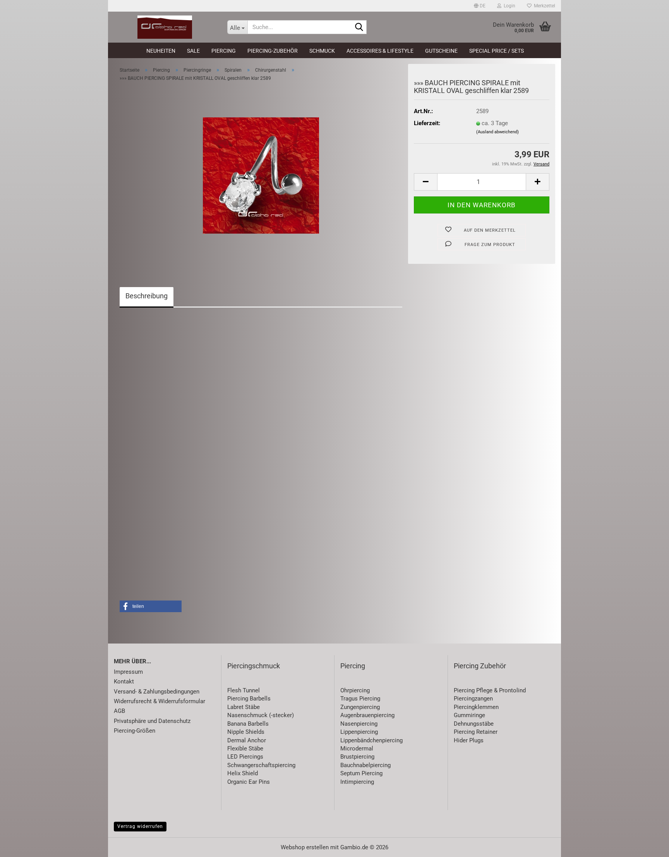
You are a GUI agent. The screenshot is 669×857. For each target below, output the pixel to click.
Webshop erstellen (305, 847)
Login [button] (508, 6)
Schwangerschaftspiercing (261, 765)
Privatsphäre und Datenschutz (152, 721)
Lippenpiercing (359, 731)
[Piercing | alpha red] (165, 27)
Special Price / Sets (496, 51)
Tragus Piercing (360, 698)
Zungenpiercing (360, 707)
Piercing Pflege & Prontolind (490, 690)
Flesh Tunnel (243, 690)
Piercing (223, 51)
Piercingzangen (473, 698)
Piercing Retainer (475, 731)
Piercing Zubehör (480, 666)
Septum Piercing (361, 773)
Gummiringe (469, 715)
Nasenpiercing (358, 723)
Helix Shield (242, 773)
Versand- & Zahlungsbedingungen (156, 691)
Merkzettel (543, 6)
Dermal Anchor (246, 740)
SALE (193, 51)
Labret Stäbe (243, 707)
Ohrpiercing (355, 690)
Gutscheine (441, 51)
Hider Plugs (469, 740)
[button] (479, 6)
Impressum (128, 671)
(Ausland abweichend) (497, 131)
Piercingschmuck (253, 666)
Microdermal (356, 748)
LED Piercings (245, 756)
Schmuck (322, 51)
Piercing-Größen (134, 730)
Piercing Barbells (249, 698)
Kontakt (124, 681)
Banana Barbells (248, 723)
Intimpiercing (357, 781)
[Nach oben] (647, 845)
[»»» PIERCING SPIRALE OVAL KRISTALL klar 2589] (261, 175)
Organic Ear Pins (248, 781)
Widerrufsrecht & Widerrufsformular (159, 701)
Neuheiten (160, 51)
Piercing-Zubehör (272, 51)
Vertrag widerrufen (140, 826)
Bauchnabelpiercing (365, 765)
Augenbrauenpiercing (367, 715)
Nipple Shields (245, 731)
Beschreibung (146, 296)
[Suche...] (359, 27)
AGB (119, 710)
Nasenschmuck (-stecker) (260, 715)
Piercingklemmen (476, 707)
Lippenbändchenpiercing (371, 740)
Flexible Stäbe (245, 748)
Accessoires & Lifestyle (380, 51)
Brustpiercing (357, 756)
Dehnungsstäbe (474, 723)
